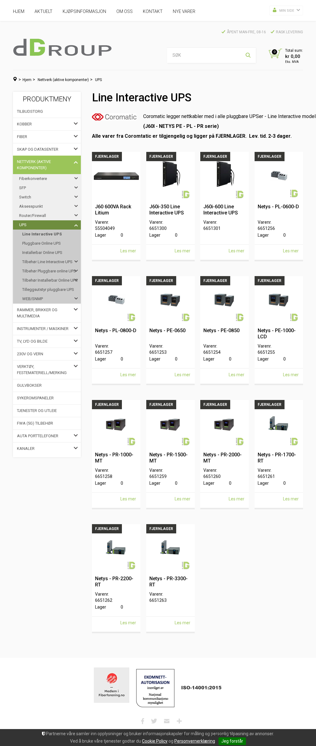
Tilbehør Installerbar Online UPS (50, 280)
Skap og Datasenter (37, 149)
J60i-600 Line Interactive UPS (220, 210)
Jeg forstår (232, 741)
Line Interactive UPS (42, 234)
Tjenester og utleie (37, 410)
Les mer (128, 250)
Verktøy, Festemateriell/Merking (42, 369)
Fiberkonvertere (33, 178)
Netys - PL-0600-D (278, 207)
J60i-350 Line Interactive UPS (166, 210)
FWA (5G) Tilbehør (35, 423)
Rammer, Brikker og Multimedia (37, 313)
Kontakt (153, 11)
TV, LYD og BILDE (32, 341)
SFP (22, 187)
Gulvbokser (29, 385)
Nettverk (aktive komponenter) (63, 80)
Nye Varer (184, 11)
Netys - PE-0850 (221, 330)
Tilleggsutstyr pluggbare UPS (48, 289)
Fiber (22, 136)
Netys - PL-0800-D (115, 330)
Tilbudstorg (30, 111)
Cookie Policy (155, 741)
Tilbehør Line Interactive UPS (47, 261)
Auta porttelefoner (37, 436)
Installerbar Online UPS (42, 252)
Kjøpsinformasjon (84, 11)
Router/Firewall (32, 215)
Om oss (124, 11)
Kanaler (26, 448)
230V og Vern (30, 354)
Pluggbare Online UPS (41, 243)
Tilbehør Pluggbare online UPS (49, 271)
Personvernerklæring (194, 741)
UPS (98, 80)
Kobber (24, 124)
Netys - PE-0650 (167, 330)
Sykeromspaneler (35, 398)
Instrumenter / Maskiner (43, 328)
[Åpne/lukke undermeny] (76, 124)
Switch (25, 197)
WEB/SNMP (32, 298)
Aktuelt (43, 11)
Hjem (18, 11)
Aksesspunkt (31, 206)
